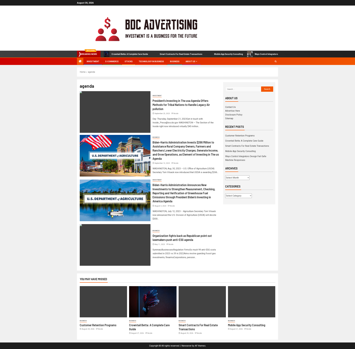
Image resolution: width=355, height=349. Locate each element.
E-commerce (112, 61)
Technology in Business (151, 61)
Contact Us (230, 107)
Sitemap (229, 118)
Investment (93, 61)
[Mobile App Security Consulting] (251, 301)
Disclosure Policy (233, 114)
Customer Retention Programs (240, 135)
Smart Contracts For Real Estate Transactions (172, 54)
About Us (190, 61)
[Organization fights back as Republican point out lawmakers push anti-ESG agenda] (115, 245)
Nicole (175, 113)
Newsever (187, 345)
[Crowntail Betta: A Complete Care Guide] (152, 301)
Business (174, 61)
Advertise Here (232, 110)
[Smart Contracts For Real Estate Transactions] (202, 301)
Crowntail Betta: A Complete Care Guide (121, 54)
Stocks (129, 61)
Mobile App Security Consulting (219, 54)
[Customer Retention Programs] (103, 301)
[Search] (275, 61)
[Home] (80, 61)
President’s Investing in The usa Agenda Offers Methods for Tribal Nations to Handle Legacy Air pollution (181, 105)
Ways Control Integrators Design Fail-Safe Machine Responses (275, 54)
